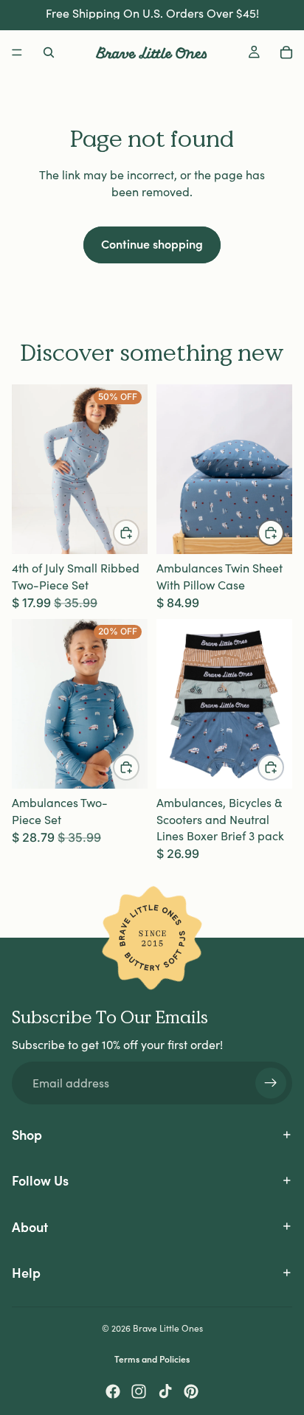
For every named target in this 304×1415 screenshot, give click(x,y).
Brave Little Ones (168, 1328)
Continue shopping (152, 243)
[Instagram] (139, 1391)
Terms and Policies (152, 1358)
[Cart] (286, 52)
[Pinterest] (191, 1391)
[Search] (48, 52)
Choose (138, 533)
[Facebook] (113, 1391)
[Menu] (17, 52)
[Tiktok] (165, 1391)
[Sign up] (270, 1083)
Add (283, 533)
